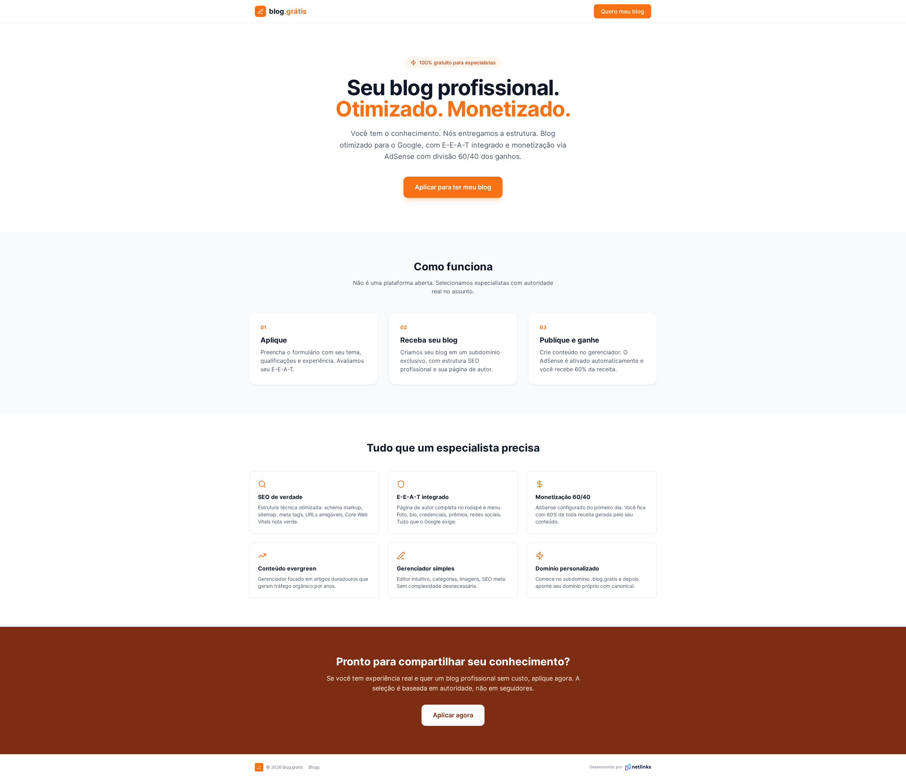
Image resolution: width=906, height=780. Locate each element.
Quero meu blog (622, 11)
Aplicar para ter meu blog (453, 187)
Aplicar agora (453, 715)
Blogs (314, 767)
